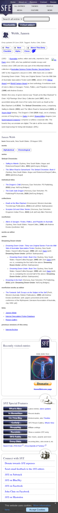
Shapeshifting (39, 116)
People (50, 6)
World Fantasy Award (18, 83)
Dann (4, 62)
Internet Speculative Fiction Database (20, 316)
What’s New (49, 423)
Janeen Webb (11, 313)
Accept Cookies (37, 509)
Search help (8, 446)
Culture (35, 10)
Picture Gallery (11, 320)
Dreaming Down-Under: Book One (23, 257)
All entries (19, 6)
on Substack (13, 474)
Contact (43, 2)
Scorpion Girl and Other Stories (18, 209)
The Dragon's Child (13, 185)
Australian (13, 59)
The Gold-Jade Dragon (15, 191)
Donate (53, 2)
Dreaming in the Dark (14, 280)
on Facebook (14, 485)
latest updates (45, 409)
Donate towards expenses (20, 463)
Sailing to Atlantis (12, 163)
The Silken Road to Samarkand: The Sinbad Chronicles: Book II (30, 170)
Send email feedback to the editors (24, 468)
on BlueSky (13, 480)
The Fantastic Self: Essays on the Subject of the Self (26, 292)
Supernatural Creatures (11, 120)
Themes (34, 6)
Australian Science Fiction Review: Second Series (30, 69)
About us (23, 2)
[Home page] (6, 9)
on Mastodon (14, 497)
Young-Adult (6, 113)
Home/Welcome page (43, 389)
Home (12, 2)
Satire (25, 116)
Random (33, 2)
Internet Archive (12, 329)
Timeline (47, 418)
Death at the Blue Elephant (16, 203)
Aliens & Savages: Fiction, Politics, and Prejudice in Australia (29, 222)
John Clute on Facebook (17, 491)
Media (19, 10)
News (50, 10)
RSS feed (17, 446)
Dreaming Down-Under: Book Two (23, 268)
